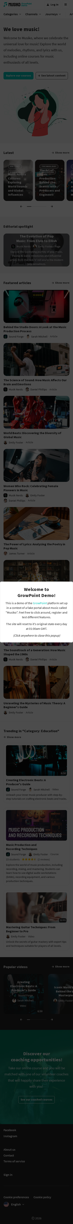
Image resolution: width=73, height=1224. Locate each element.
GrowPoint (40, 603)
